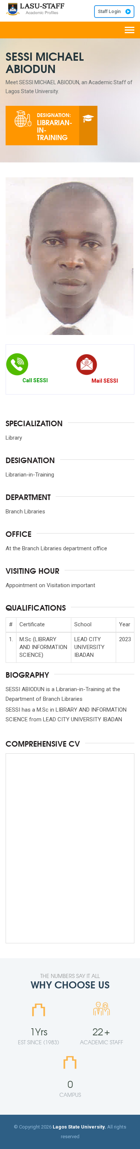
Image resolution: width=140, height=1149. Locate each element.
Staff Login (110, 11)
